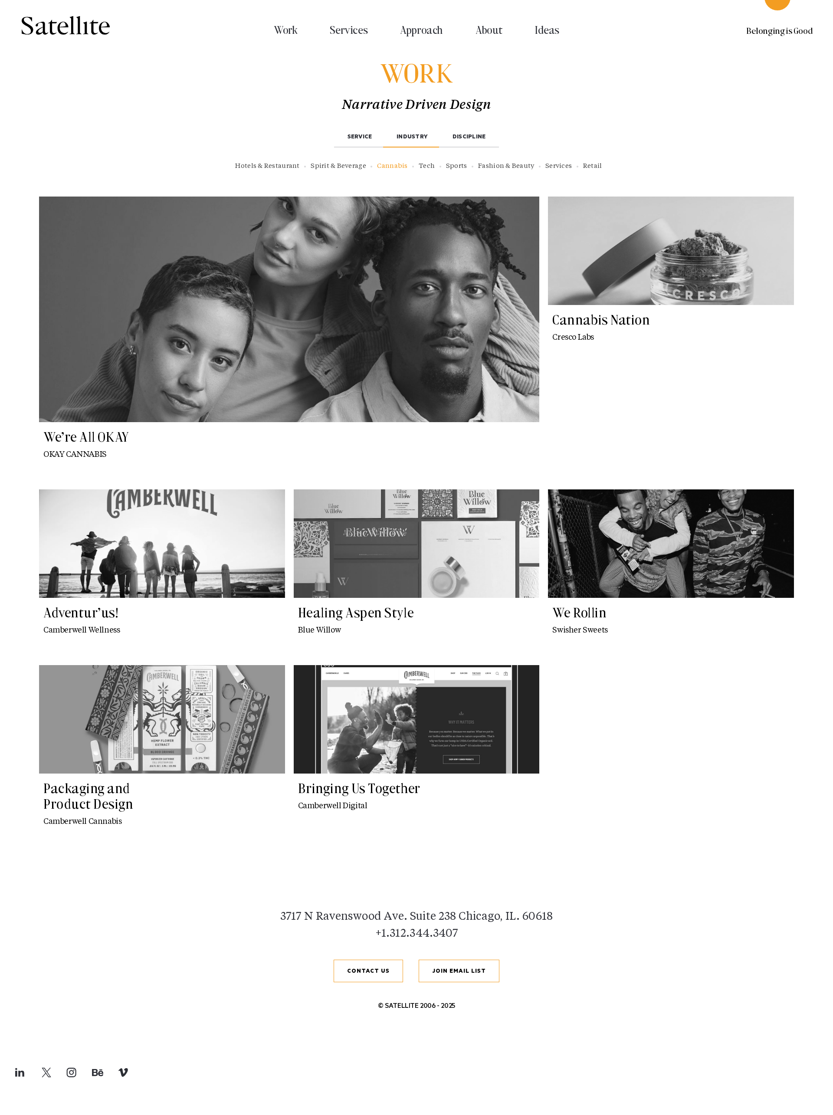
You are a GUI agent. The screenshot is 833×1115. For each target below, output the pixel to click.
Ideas (547, 29)
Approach (421, 29)
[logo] (66, 25)
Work (285, 29)
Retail (592, 166)
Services (348, 29)
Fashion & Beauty (506, 166)
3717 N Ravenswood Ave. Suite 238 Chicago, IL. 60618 (416, 917)
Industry (412, 137)
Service (360, 137)
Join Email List (459, 971)
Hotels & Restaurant (267, 166)
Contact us (368, 971)
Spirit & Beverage (338, 166)
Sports (456, 166)
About (489, 29)
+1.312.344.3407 (416, 933)
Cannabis (392, 166)
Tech (427, 166)
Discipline (469, 137)
